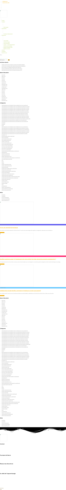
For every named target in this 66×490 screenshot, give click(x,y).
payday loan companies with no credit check (9, 168)
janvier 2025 (4, 308)
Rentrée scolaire (4, 183)
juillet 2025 (3, 76)
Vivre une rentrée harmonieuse (9, 227)
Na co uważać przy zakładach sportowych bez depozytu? (11, 67)
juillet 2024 (3, 89)
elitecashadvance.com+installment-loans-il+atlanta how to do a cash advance (15, 126)
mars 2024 (3, 95)
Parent (3, 163)
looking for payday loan (6, 153)
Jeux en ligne (6, 40)
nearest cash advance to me (6, 156)
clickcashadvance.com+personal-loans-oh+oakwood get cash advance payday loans (16, 118)
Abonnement (4, 28)
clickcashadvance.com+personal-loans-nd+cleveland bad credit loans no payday (15, 116)
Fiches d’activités (7, 43)
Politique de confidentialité (12, 485)
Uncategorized (4, 411)
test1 (3, 184)
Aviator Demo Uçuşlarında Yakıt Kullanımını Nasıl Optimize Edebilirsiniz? (14, 66)
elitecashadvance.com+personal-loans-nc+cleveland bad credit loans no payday (15, 132)
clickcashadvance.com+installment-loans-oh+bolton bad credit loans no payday (15, 110)
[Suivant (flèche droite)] (1, 489)
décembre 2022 (4, 100)
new (2, 160)
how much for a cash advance (7, 148)
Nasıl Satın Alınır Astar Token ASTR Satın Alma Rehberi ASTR (12, 70)
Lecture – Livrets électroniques (9, 44)
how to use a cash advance (6, 149)
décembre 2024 (4, 84)
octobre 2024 (4, 312)
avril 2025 (3, 80)
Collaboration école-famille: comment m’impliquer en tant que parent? (20, 290)
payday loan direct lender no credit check (9, 171)
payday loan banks (5, 167)
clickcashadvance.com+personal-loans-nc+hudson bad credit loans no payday (15, 114)
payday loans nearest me (6, 179)
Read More (2, 232)
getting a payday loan (5, 141)
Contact (3, 50)
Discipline (3, 124)
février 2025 (4, 81)
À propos (3, 21)
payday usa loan (4, 180)
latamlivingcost (4, 152)
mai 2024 (3, 92)
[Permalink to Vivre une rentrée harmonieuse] (17, 223)
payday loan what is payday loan (7, 175)
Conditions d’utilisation (3, 485)
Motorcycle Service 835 (6, 155)
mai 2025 (3, 304)
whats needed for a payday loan (7, 188)
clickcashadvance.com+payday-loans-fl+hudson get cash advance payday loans (15, 337)
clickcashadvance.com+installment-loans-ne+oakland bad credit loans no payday (15, 109)
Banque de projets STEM (8, 47)
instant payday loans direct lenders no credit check (10, 376)
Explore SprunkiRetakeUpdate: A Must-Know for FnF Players (12, 68)
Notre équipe (6, 27)
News (3, 161)
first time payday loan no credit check (8, 136)
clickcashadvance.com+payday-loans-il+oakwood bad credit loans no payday (15, 113)
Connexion (4, 51)
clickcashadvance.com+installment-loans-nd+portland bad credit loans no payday (15, 333)
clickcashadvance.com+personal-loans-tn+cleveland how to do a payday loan (15, 121)
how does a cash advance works (7, 372)
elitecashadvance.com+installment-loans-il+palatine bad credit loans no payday (15, 128)
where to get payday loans (6, 415)
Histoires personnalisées (8, 46)
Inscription (3, 194)
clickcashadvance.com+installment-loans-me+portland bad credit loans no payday (15, 106)
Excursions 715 (4, 360)
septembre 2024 (4, 88)
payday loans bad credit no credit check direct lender (11, 176)
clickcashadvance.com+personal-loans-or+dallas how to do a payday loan (14, 120)
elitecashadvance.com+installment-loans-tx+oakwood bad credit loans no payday (15, 130)
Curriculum (3, 122)
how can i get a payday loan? (7, 368)
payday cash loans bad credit (7, 165)
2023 (4, 58)
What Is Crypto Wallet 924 (6, 187)
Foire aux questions (5, 137)
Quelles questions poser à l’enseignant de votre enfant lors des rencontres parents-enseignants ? (28, 259)
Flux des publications (5, 197)
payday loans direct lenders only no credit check (10, 403)
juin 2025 (3, 77)
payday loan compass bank (6, 169)
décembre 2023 (4, 97)
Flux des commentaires (6, 424)
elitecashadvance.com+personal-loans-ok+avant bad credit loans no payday (14, 133)
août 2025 (3, 300)
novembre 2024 (4, 85)
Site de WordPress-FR (5, 200)
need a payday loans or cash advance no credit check (11, 157)
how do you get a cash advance (7, 145)
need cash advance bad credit (7, 159)
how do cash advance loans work (7, 144)
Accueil (3, 20)
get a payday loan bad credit (6, 364)
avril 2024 (3, 93)
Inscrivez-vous (4, 52)
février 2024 (4, 96)
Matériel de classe (7, 48)
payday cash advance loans (6, 164)
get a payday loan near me (6, 140)
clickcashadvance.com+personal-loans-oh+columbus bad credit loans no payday (15, 117)
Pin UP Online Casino (5, 407)
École (3, 125)
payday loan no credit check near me (8, 173)
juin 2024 (3, 91)
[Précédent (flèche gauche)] (0, 489)
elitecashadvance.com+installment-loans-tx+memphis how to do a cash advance (15, 129)
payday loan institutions (6, 172)
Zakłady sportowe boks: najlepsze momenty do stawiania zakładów (13, 64)
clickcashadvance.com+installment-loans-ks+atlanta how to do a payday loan (15, 105)
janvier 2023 (4, 99)
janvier (6, 58)
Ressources (4, 35)
